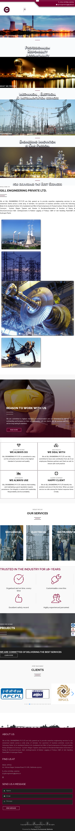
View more (12, 542)
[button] (26, 704)
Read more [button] (14, 430)
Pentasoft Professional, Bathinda (42, 829)
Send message (11, 808)
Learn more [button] (8, 655)
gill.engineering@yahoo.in (66, 4)
